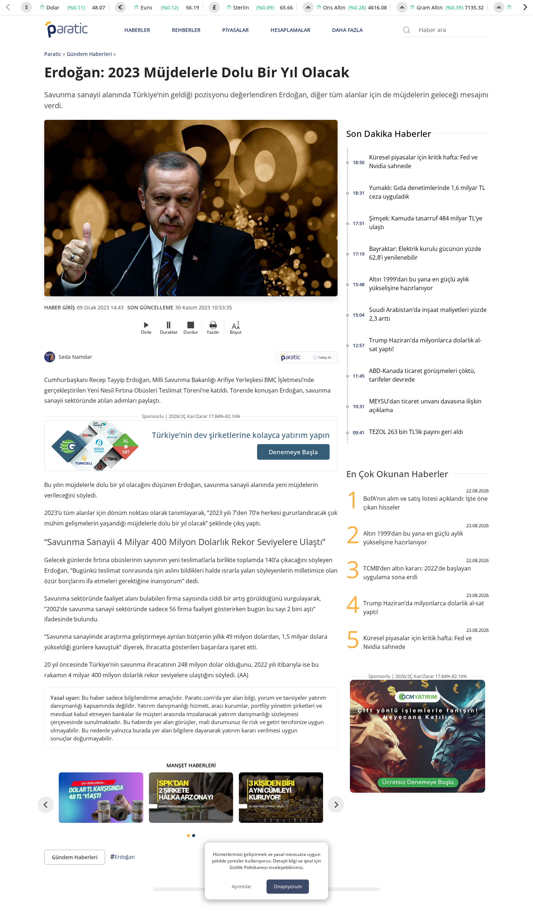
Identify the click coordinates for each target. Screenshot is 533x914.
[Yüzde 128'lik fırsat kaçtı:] (281, 797)
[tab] (188, 835)
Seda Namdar (75, 356)
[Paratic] (66, 30)
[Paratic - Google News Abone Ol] (307, 360)
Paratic (52, 53)
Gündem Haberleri (89, 53)
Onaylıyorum (288, 886)
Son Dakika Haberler (388, 133)
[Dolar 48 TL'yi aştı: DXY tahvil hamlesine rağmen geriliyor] (101, 797)
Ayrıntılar (241, 886)
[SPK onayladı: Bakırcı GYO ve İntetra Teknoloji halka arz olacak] (191, 797)
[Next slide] (525, 7)
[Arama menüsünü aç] (406, 30)
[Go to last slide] (46, 805)
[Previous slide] (8, 7)
